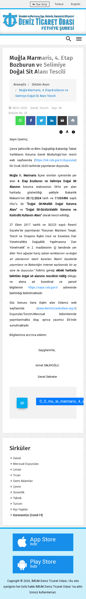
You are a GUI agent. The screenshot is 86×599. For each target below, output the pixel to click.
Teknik (17, 498)
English (75, 4)
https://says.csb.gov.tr (43, 287)
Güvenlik (18, 492)
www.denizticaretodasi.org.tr (56, 308)
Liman (16, 469)
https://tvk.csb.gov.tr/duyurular (55, 160)
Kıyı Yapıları (20, 509)
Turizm (17, 503)
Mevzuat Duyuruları (25, 464)
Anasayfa (19, 84)
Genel (16, 458)
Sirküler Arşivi (40, 84)
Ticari (16, 475)
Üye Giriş (41, 4)
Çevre (16, 486)
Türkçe (59, 4)
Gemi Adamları (22, 481)
